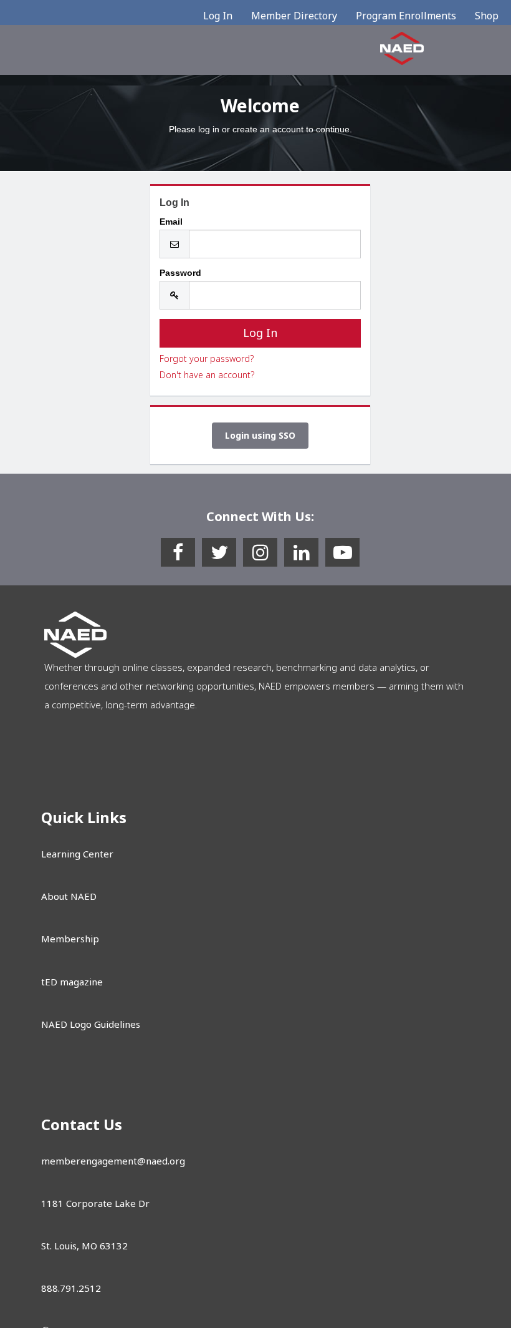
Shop (487, 15)
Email (171, 222)
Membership (70, 938)
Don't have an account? (207, 375)
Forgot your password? (207, 358)
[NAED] (402, 48)
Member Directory (294, 15)
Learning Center (77, 853)
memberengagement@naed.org (113, 1161)
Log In (217, 15)
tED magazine (72, 981)
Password (180, 273)
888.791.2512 (71, 1288)
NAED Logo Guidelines (90, 1024)
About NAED (69, 896)
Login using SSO (260, 435)
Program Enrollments (406, 15)
